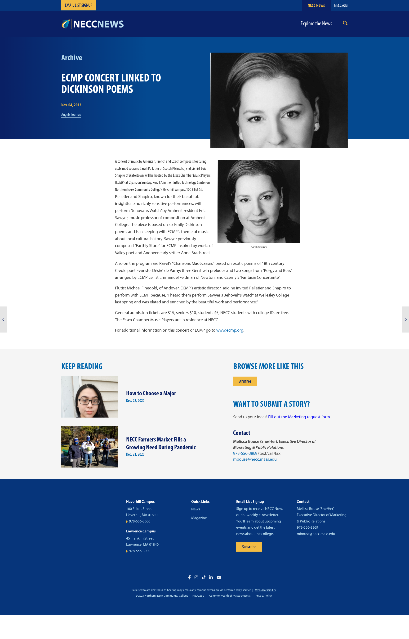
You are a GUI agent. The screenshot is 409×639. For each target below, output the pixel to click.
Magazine (199, 518)
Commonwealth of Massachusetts (230, 595)
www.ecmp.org (229, 330)
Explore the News (316, 23)
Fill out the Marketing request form (299, 416)
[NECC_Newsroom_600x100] (92, 24)
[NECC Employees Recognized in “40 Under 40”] (3, 319)
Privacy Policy (264, 595)
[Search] (345, 24)
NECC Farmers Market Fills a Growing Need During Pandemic (161, 443)
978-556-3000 (139, 521)
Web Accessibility (265, 590)
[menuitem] (345, 24)
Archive (245, 381)
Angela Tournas (71, 114)
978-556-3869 (245, 453)
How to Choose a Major (151, 393)
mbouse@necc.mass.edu (255, 459)
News (195, 509)
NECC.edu (341, 5)
